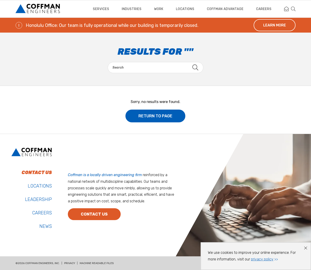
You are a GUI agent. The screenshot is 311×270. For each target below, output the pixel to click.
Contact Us (94, 214)
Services (101, 9)
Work (158, 9)
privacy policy (262, 259)
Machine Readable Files (97, 263)
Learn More (274, 25)
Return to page (155, 115)
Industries (132, 9)
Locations (185, 9)
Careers (264, 9)
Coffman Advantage (225, 9)
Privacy (69, 263)
